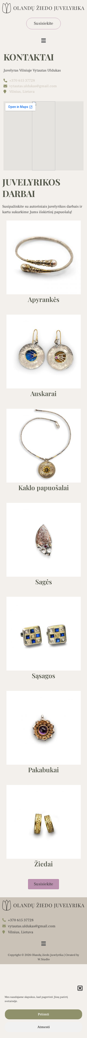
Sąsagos (43, 675)
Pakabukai (43, 769)
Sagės (43, 581)
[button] (80, 988)
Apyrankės (43, 299)
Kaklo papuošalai (43, 487)
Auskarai (43, 393)
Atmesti (43, 1027)
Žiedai (43, 863)
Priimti (43, 1014)
